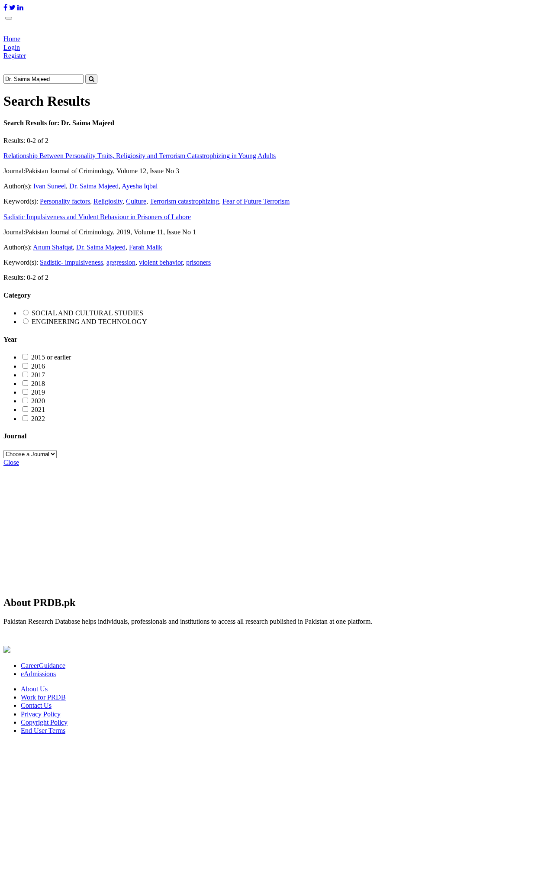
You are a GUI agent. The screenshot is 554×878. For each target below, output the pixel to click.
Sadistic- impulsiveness (71, 262)
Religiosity (107, 201)
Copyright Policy (44, 722)
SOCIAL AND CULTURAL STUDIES (87, 313)
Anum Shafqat (53, 247)
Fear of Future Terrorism (256, 201)
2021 (38, 409)
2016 (38, 366)
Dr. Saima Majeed (94, 186)
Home (11, 38)
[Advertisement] (263, 527)
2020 (38, 401)
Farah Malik (145, 247)
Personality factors (65, 201)
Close (11, 462)
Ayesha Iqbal (140, 186)
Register (14, 55)
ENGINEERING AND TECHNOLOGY (89, 321)
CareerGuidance (43, 665)
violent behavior (161, 262)
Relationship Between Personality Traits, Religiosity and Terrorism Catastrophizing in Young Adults (139, 155)
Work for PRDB (43, 697)
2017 (38, 375)
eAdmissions (38, 673)
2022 (38, 418)
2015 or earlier (51, 357)
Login (11, 47)
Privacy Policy (41, 714)
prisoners (198, 262)
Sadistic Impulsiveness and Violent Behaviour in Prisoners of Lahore (97, 216)
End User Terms (43, 730)
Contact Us (36, 705)
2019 (38, 392)
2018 (38, 383)
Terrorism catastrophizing (184, 201)
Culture (136, 201)
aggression (120, 262)
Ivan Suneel (49, 186)
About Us (34, 689)
